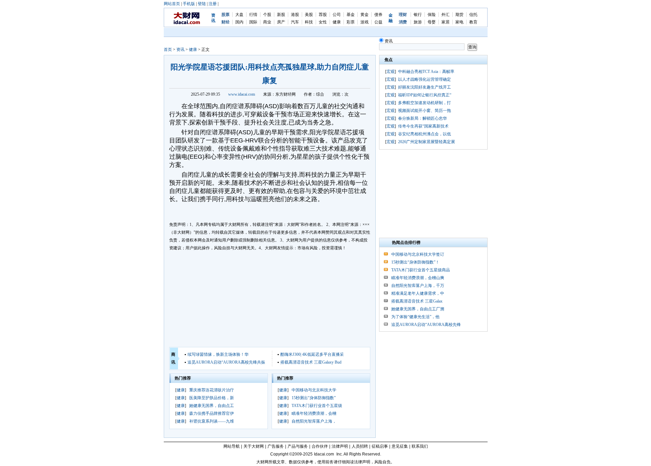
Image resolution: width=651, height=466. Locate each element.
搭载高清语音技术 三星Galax (416, 301)
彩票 (351, 22)
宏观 (391, 71)
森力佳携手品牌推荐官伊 (211, 413)
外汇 (445, 14)
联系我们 (420, 446)
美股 (309, 14)
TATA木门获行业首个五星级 (317, 405)
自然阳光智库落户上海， (314, 421)
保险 (432, 14)
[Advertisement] (269, 299)
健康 (337, 22)
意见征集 (400, 446)
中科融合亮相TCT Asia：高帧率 (426, 71)
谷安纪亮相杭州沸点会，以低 (424, 134)
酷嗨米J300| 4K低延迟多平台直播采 (312, 354)
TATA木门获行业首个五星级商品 (420, 270)
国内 (239, 22)
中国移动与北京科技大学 (314, 390)
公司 (337, 14)
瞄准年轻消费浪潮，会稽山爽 (417, 277)
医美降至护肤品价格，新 (211, 397)
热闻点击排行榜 (406, 242)
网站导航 (231, 446)
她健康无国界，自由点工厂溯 (417, 309)
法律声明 (340, 446)
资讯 (180, 49)
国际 (253, 22)
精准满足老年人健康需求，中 (417, 293)
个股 (267, 14)
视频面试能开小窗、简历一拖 (424, 110)
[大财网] (187, 23)
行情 (253, 14)
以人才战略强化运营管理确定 (424, 79)
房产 (281, 22)
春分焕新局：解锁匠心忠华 (422, 118)
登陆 (202, 3)
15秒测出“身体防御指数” (314, 397)
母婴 (432, 22)
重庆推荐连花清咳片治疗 (211, 390)
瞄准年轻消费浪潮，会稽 (314, 413)
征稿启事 (380, 446)
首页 (168, 49)
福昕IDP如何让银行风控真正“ (424, 95)
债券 (378, 14)
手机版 (189, 3)
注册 (213, 3)
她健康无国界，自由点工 (211, 405)
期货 (459, 14)
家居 (445, 22)
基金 (351, 14)
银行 (418, 14)
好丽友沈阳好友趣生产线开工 (424, 87)
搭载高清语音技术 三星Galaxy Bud (310, 362)
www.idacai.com (241, 94)
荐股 (323, 14)
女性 (323, 22)
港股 (295, 14)
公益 (378, 22)
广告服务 (276, 446)
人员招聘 (360, 446)
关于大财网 (253, 446)
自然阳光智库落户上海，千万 (417, 285)
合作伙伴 (320, 446)
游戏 (364, 22)
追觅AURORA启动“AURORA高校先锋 (426, 324)
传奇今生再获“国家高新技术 (423, 126)
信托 (473, 14)
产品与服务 (298, 446)
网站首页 (172, 3)
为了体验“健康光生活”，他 (415, 316)
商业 (267, 22)
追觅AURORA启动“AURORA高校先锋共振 (226, 362)
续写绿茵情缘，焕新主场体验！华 (218, 354)
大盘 (239, 14)
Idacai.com (324, 454)
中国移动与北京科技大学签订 (417, 254)
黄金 (364, 14)
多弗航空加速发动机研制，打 (424, 102)
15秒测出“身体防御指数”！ (415, 262)
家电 (459, 22)
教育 (473, 22)
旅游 (418, 22)
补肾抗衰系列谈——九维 (211, 421)
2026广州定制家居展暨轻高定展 (426, 141)
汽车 (295, 22)
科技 (309, 22)
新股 (281, 14)
